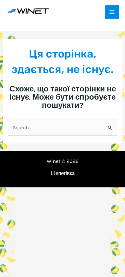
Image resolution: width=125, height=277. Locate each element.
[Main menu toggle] (112, 12)
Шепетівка (63, 173)
